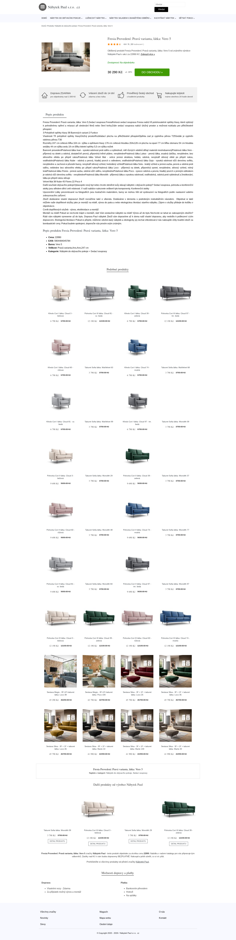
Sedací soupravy (140, 773)
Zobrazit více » (148, 54)
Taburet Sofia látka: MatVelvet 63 (99, 367)
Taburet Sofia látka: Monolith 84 (99, 584)
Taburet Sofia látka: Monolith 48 (99, 530)
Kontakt (162, 918)
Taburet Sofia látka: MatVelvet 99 (99, 422)
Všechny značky (48, 912)
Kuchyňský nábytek (164, 18)
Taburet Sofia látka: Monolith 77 (175, 530)
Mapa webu (105, 918)
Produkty (50, 26)
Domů (44, 18)
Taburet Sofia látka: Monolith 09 (175, 422)
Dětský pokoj (186, 18)
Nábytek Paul (114, 54)
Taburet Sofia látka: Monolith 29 (99, 476)
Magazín (104, 912)
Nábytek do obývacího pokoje (65, 18)
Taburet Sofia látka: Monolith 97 (175, 584)
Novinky (44, 918)
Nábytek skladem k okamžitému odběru (129, 18)
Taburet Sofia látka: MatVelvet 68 (175, 367)
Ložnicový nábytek (95, 18)
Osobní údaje (106, 924)
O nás (162, 912)
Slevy (43, 924)
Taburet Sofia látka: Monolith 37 (175, 476)
